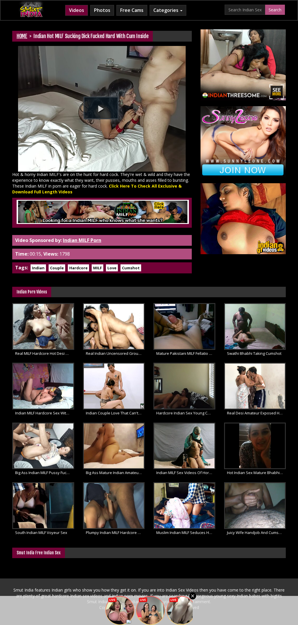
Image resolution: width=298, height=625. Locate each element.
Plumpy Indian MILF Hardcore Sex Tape (115, 532)
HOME (22, 36)
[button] (101, 108)
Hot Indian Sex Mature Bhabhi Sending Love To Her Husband (256, 472)
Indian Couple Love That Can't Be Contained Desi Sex (115, 413)
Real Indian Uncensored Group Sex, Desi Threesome (115, 353)
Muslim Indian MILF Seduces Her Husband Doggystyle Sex (185, 532)
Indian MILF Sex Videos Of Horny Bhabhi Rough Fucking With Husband (185, 472)
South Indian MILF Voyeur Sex (41, 532)
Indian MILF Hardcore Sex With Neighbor (44, 413)
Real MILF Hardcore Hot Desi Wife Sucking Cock (44, 353)
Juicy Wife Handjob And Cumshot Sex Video (256, 532)
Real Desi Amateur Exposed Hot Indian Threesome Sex (256, 413)
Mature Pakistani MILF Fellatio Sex (185, 353)
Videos (76, 10)
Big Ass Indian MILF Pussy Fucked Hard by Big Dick (44, 472)
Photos (102, 10)
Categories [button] (166, 10)
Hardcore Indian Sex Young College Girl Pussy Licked (185, 413)
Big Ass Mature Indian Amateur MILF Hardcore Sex (115, 472)
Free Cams (131, 10)
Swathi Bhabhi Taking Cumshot (254, 353)
